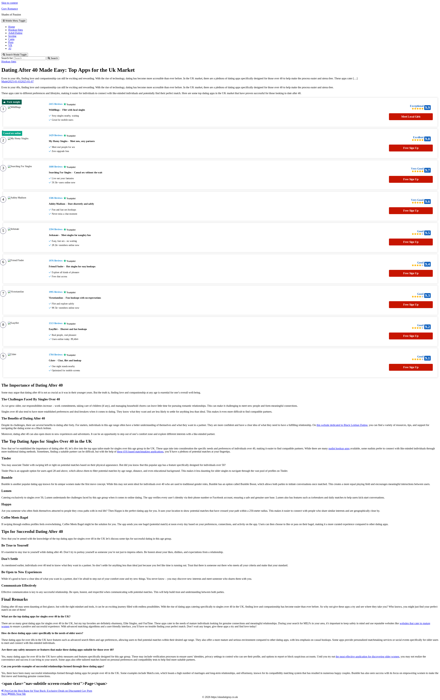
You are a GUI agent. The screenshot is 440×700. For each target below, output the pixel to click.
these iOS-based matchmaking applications (140, 451)
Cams (11, 39)
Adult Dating (15, 32)
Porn (10, 42)
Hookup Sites (15, 29)
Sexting (12, 36)
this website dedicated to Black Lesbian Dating (342, 425)
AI (9, 48)
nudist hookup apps (339, 448)
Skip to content (9, 2)
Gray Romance (9, 8)
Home (11, 26)
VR (10, 45)
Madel (4, 81)
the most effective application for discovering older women (367, 656)
